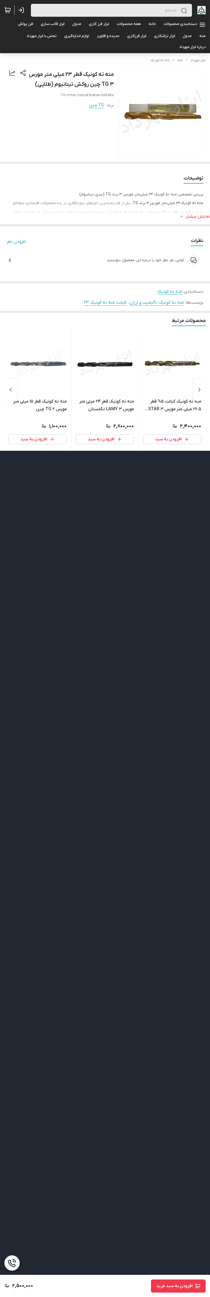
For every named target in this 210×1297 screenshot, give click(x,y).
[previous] (199, 390)
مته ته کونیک (160, 60)
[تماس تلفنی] (12, 1263)
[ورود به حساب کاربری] (22, 10)
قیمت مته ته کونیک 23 (105, 302)
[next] (10, 390)
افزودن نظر (16, 241)
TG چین (96, 105)
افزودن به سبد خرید (174, 1286)
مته (180, 60)
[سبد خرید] (7, 10)
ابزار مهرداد (198, 60)
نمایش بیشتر (198, 216)
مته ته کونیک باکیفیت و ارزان (157, 302)
